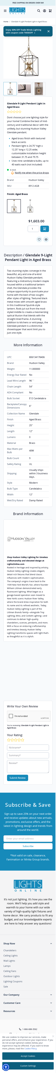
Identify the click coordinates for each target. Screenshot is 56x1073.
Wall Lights (9, 960)
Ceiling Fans (9, 971)
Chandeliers (9, 950)
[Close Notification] (48, 31)
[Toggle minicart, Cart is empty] (50, 10)
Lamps (7, 965)
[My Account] (44, 10)
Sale (5, 986)
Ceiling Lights (10, 955)
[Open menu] (5, 10)
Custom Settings (28, 1065)
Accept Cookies (28, 1056)
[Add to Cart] (44, 229)
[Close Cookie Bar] (53, 1036)
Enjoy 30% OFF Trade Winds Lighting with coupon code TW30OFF (23, 31)
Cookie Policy (30, 1048)
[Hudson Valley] (28, 539)
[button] (28, 944)
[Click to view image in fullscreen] (28, 54)
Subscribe (28, 846)
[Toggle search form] (38, 10)
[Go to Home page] (17, 10)
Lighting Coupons (12, 981)
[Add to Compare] (46, 239)
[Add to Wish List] (39, 239)
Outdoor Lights (11, 976)
